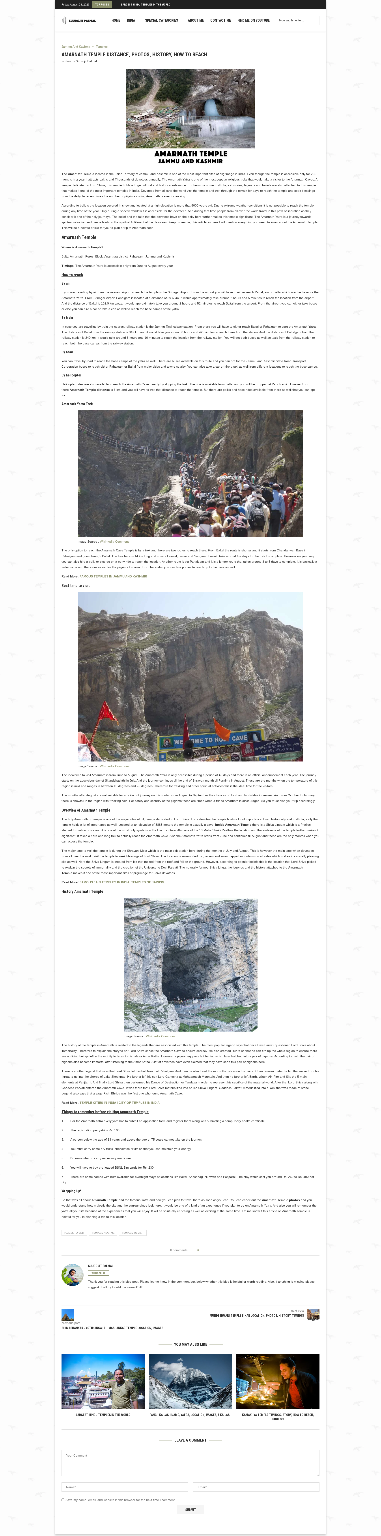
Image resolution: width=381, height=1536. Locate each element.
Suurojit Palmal (86, 61)
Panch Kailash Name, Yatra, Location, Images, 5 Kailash (190, 1415)
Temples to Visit (133, 1232)
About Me (196, 20)
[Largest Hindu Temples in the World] (103, 1381)
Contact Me (220, 20)
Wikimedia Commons (114, 541)
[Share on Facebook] (204, 1250)
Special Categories (161, 20)
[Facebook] (310, 4)
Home (116, 20)
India (131, 20)
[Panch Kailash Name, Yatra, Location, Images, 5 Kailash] (190, 1381)
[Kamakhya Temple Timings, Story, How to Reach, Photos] (277, 1381)
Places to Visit (74, 1232)
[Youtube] (316, 4)
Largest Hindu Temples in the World (145, 4)
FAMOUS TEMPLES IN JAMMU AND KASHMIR (113, 576)
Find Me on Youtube (253, 20)
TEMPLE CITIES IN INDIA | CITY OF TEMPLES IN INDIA (120, 1102)
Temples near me (103, 1232)
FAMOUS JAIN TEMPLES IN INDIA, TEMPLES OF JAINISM (122, 882)
